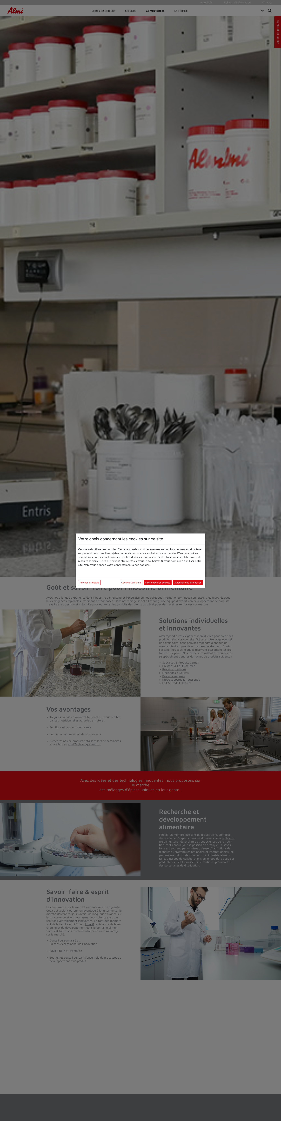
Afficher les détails (89, 582)
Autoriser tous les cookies (187, 582)
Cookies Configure (131, 582)
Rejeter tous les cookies (157, 582)
